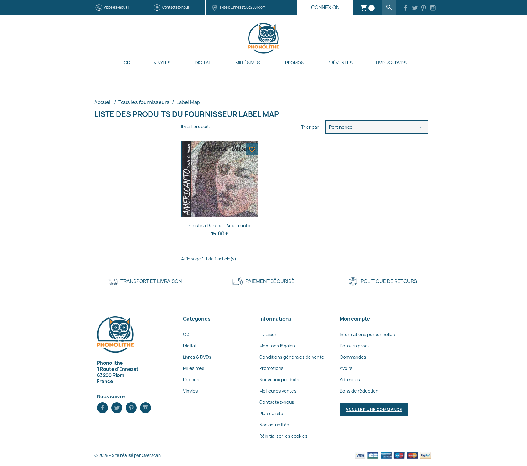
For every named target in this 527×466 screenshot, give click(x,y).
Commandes (353, 357)
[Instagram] (432, 8)
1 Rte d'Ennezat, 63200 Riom (243, 7)
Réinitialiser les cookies (283, 436)
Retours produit (356, 346)
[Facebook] (405, 8)
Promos (294, 63)
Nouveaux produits (279, 379)
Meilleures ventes (277, 391)
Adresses (350, 379)
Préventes (340, 63)
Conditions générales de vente (291, 357)
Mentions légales (277, 346)
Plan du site (271, 413)
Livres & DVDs (391, 63)
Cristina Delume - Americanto (219, 225)
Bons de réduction (359, 391)
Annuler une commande (374, 409)
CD (127, 63)
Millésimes (247, 63)
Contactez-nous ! (177, 7)
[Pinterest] (423, 8)
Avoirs (346, 368)
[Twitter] (414, 8)
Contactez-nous (276, 402)
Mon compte (355, 318)
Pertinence (377, 127)
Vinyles (162, 63)
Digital (203, 63)
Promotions (271, 368)
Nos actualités (274, 425)
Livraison (268, 334)
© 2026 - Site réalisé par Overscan (127, 455)
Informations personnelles (367, 334)
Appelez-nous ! (116, 7)
